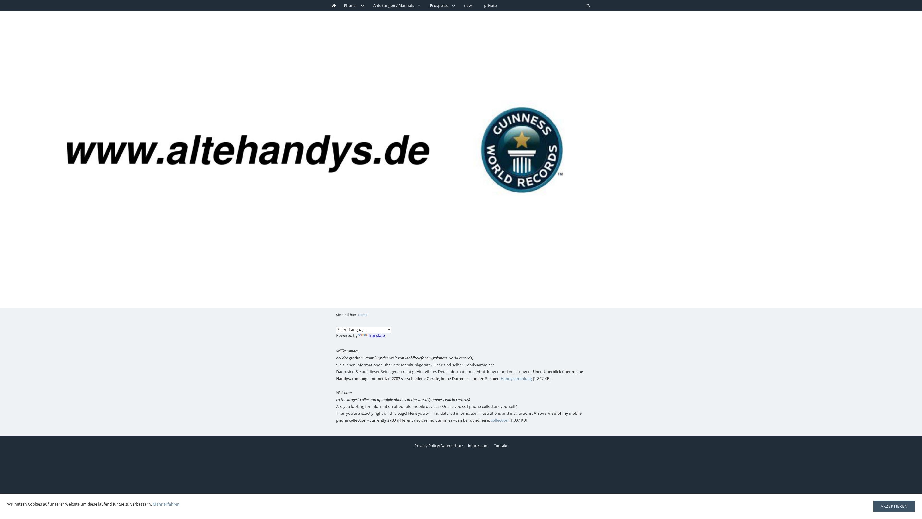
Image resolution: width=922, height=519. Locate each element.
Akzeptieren (894, 506)
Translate (376, 335)
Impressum (478, 445)
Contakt (500, 445)
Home (363, 314)
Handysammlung (516, 378)
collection (499, 420)
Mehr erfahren (166, 504)
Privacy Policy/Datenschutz (438, 445)
